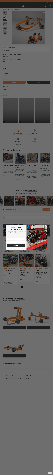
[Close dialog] (46, 226)
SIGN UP (16, 245)
